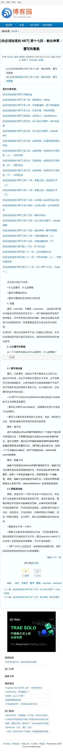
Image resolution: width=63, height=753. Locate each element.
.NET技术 (34, 25)
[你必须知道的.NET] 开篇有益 (17, 94)
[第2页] (35, 563)
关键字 (24, 583)
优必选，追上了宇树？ (15, 696)
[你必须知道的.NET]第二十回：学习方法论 (24, 246)
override (46, 583)
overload (57, 583)
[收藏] (40, 60)
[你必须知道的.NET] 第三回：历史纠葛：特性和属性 (29, 110)
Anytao (10, 57)
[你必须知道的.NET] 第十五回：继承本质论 (24, 215)
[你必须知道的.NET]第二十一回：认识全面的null (27, 251)
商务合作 (25, 744)
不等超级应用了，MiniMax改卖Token (21, 704)
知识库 (8, 25)
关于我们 (7, 744)
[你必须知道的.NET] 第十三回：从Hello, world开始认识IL (31, 199)
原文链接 (33, 60)
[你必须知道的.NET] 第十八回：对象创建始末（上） (29, 235)
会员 (19, 2)
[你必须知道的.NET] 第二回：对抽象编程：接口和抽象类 (31, 105)
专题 (21, 25)
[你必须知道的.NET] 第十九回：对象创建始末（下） (29, 241)
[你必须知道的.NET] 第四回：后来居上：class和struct (30, 115)
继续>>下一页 (54, 557)
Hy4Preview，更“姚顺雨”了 (17, 692)
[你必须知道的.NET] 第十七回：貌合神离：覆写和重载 (30, 230)
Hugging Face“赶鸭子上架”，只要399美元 (23, 688)
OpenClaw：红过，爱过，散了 (18, 727)
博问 (14, 2)
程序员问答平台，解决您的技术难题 (21, 662)
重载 (38, 583)
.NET (17, 583)
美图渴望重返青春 (13, 700)
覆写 (32, 583)
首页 (3, 2)
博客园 (22, 57)
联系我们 (16, 744)
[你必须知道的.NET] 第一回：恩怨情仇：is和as (26, 99)
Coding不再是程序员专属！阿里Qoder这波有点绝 (26, 719)
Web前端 (47, 25)
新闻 (8, 2)
